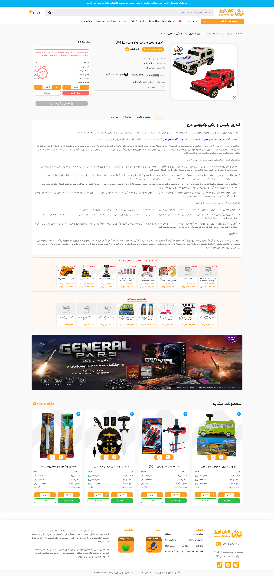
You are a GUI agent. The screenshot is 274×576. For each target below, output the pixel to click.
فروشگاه (169, 534)
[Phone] (219, 565)
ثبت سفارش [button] (229, 500)
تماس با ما (169, 545)
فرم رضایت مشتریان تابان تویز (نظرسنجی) (184, 551)
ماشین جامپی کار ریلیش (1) (86, 280)
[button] (221, 457)
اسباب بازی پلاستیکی (143, 82)
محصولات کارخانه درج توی (175, 139)
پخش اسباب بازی (40, 530)
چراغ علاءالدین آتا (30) (106, 279)
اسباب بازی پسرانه (226, 33)
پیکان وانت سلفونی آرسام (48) (66, 318)
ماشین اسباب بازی (205, 33)
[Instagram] (236, 565)
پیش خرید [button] (76, 93)
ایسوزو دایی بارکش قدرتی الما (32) (208, 318)
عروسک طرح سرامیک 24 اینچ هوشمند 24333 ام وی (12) (208, 281)
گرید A (94, 132)
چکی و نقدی (147, 63)
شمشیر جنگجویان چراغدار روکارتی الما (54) (147, 318)
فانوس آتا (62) (187, 279)
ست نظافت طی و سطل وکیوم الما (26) (167, 318)
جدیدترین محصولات (137, 299)
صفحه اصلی (197, 534)
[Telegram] (228, 565)
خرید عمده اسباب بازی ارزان (217, 139)
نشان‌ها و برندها (196, 540)
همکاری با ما (170, 540)
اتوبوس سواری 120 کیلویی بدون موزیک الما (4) (127, 318)
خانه (240, 33)
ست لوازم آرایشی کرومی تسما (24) (86, 318)
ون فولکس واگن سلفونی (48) (106, 318)
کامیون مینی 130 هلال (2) (66, 279)
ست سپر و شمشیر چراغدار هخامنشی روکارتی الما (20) (187, 318)
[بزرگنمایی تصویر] (234, 97)
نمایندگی (150, 67)
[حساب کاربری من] (39, 13)
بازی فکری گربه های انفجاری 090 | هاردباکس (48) (147, 281)
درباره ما (199, 545)
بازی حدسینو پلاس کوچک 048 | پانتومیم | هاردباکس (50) (167, 281)
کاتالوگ (185, 545)
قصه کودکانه (90, 541)
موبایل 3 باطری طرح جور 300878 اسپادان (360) (126, 280)
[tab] (159, 115)
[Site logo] (231, 12)
